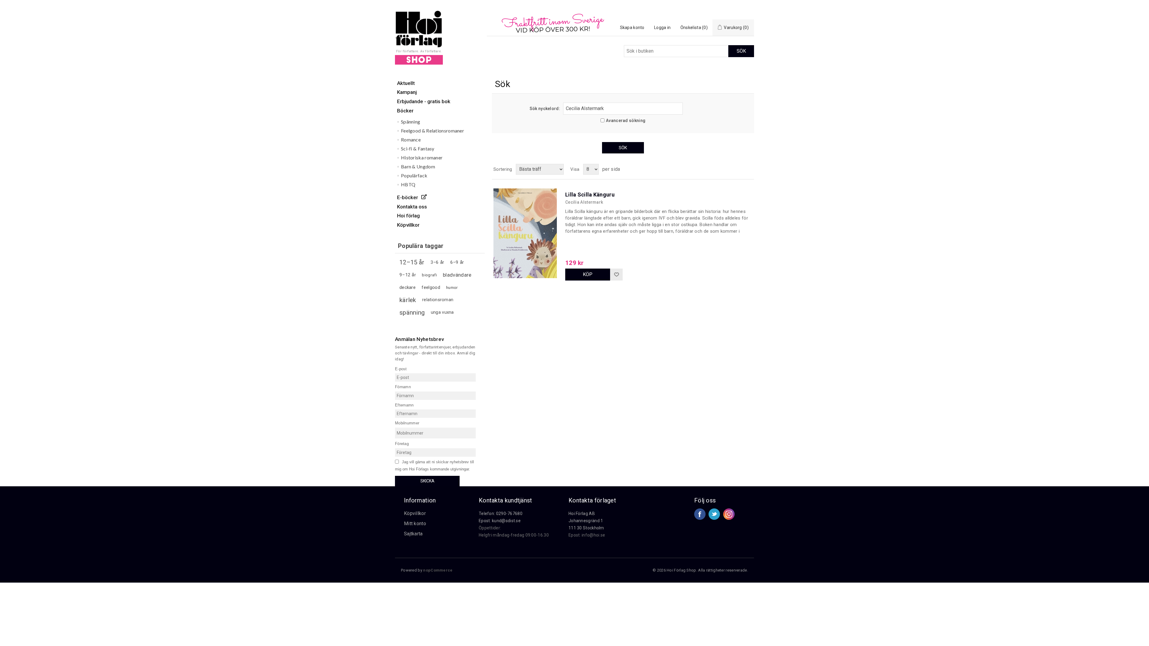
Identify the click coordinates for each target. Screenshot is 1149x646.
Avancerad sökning (625, 120)
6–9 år (457, 262)
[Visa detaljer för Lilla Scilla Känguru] (526, 221)
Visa (574, 169)
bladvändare (457, 275)
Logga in (662, 27)
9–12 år (407, 275)
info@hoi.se (593, 535)
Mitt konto (415, 523)
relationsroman (437, 299)
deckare (407, 287)
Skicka (427, 481)
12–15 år (411, 262)
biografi (429, 274)
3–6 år (437, 262)
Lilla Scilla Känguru (590, 194)
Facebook (700, 514)
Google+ (729, 514)
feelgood (431, 287)
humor (452, 287)
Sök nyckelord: (545, 108)
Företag (402, 443)
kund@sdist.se (506, 520)
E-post (401, 368)
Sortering (502, 169)
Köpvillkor (415, 513)
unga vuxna (442, 312)
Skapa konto (632, 27)
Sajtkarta (413, 534)
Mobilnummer (407, 423)
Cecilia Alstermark (584, 202)
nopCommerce (437, 570)
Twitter (714, 514)
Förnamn (403, 387)
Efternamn (404, 405)
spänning (412, 312)
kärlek (407, 300)
